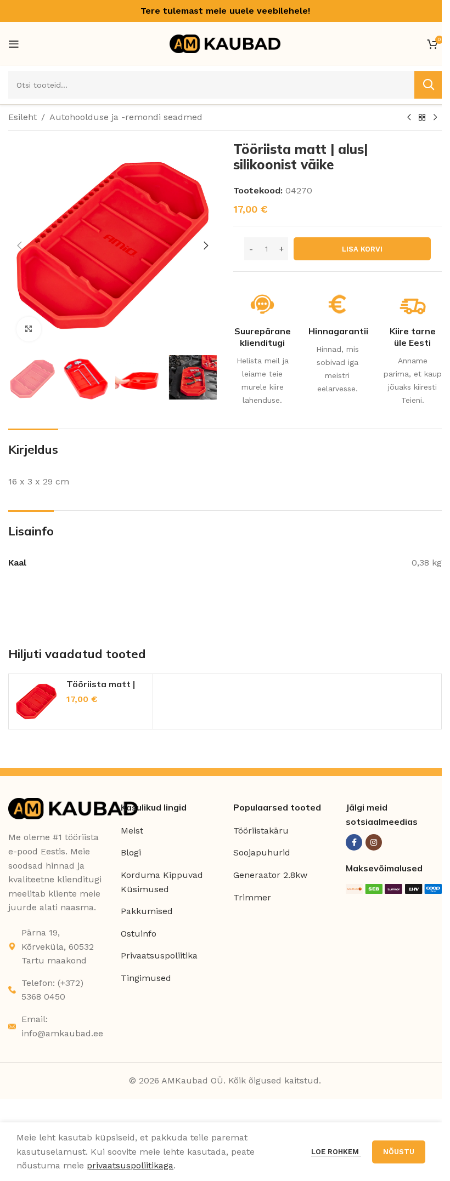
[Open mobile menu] (14, 44)
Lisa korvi (362, 249)
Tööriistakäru (261, 830)
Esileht (22, 117)
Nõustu (398, 1152)
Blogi (131, 852)
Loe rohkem (336, 1152)
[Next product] (435, 117)
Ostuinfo (138, 933)
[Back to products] (422, 117)
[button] (19, 245)
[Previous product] (408, 117)
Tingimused (146, 978)
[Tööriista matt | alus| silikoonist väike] (36, 701)
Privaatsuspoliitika (159, 955)
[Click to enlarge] (28, 329)
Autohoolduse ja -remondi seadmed (126, 117)
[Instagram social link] (373, 842)
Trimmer (252, 897)
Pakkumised (147, 911)
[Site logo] (225, 43)
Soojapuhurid (261, 852)
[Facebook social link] (354, 842)
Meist (132, 830)
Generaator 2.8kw (270, 875)
